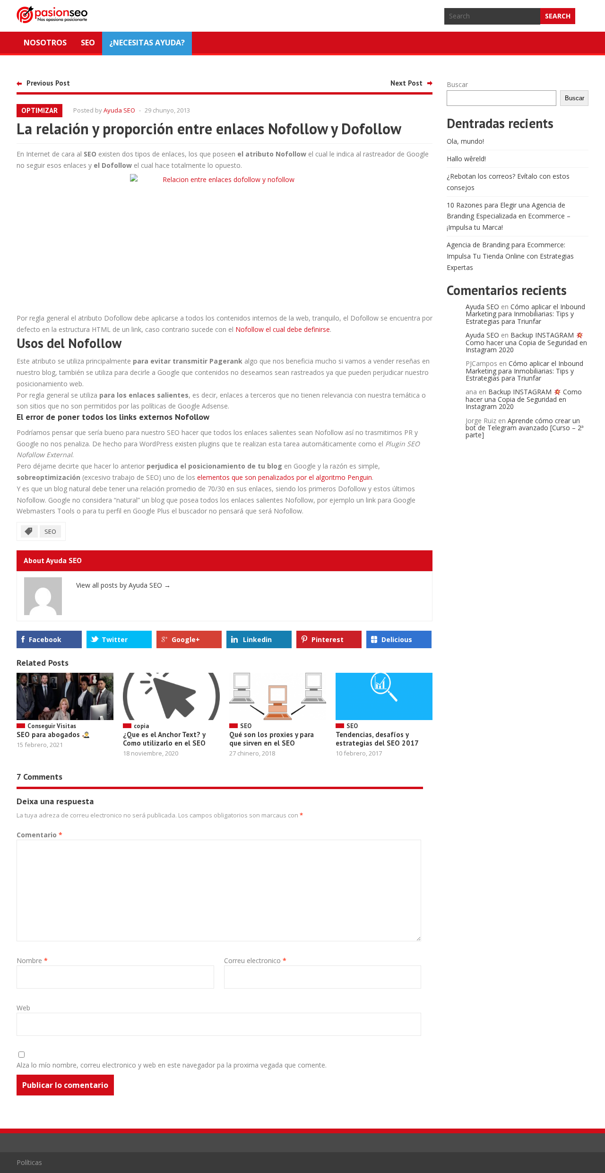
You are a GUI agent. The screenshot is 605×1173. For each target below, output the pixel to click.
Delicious (396, 639)
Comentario (39, 834)
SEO (88, 42)
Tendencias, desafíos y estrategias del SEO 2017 (377, 738)
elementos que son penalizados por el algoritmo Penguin (284, 477)
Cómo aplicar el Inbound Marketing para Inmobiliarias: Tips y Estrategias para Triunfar (525, 314)
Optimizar (39, 110)
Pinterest (327, 639)
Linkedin (257, 639)
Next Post (406, 82)
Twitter (115, 639)
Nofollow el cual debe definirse (282, 329)
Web (23, 1007)
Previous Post (48, 82)
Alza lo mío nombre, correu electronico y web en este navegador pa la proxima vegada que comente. (172, 1064)
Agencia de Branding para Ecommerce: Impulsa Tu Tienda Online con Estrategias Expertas (510, 256)
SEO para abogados (49, 734)
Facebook (45, 639)
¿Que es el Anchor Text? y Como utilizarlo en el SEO (164, 738)
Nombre (32, 960)
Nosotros (45, 42)
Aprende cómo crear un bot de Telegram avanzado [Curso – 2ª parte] (525, 428)
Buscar (457, 84)
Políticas (29, 1162)
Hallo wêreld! (466, 158)
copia (141, 726)
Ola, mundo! (465, 141)
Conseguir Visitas (51, 726)
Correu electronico (255, 960)
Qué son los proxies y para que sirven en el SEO (271, 738)
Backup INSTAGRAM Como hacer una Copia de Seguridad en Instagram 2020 (526, 342)
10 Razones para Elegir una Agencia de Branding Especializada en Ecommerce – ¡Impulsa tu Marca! (508, 216)
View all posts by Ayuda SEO (123, 585)
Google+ (186, 639)
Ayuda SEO (119, 110)
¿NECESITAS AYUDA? (147, 42)
